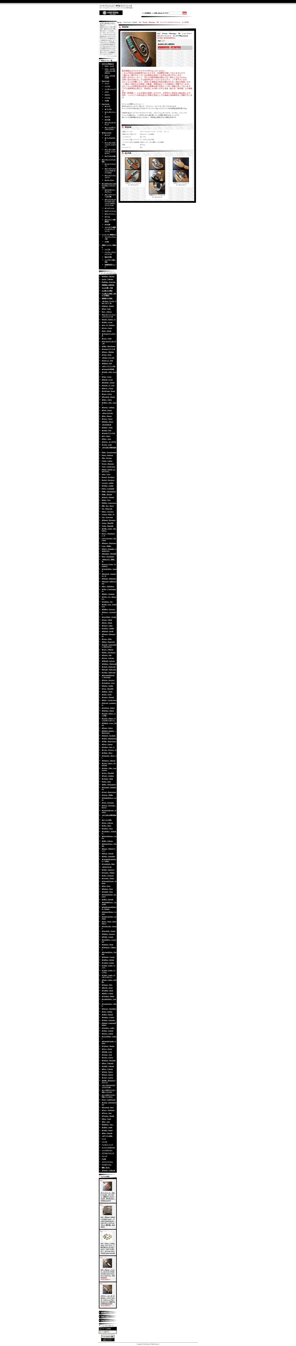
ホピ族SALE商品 (107, 291)
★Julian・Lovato (107, 322)
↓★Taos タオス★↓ (107, 413)
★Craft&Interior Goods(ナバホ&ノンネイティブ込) (109, 185)
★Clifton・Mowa (107, 753)
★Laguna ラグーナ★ (108, 349)
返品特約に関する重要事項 (166, 44)
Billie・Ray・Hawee (108, 506)
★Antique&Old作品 (108, 369)
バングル (107, 86)
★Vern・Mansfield (107, 689)
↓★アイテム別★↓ (107, 1136)
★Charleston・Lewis (108, 683)
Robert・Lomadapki (108, 489)
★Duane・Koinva (107, 728)
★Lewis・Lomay (107, 328)
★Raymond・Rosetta (108, 397)
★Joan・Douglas (107, 1012)
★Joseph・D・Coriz (108, 385)
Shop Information (106, 1320)
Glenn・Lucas (106, 474)
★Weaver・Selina (107, 626)
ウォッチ (104, 1156)
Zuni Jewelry (105, 104)
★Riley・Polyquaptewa (109, 784)
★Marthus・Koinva (108, 711)
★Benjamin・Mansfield (109, 554)
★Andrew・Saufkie (108, 628)
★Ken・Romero (107, 416)
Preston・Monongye (108, 464)
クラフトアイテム (107, 1162)
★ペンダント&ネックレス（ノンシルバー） (110, 151)
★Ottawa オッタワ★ (109, 442)
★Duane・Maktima (108, 352)
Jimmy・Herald (106, 331)
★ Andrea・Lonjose (108, 963)
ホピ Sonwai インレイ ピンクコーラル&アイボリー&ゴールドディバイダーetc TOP (108, 1273)
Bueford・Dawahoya (108, 480)
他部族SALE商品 (107, 298)
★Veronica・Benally (108, 1116)
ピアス (107, 92)
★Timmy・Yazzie (107, 427)
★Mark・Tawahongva (109, 652)
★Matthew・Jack (108, 1124)
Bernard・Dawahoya (108, 477)
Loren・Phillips (106, 546)
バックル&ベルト (107, 1150)
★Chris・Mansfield (108, 773)
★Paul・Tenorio (107, 410)
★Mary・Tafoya (107, 400)
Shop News (105, 1316)
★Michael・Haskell (108, 306)
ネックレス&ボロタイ (108, 1147)
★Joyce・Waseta (107, 1049)
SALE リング (109, 66)
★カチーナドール (110, 211)
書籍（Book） (106, 1167)
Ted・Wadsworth (107, 509)
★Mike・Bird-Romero (108, 346)
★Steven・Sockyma (108, 658)
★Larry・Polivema (107, 649)
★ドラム (107, 217)
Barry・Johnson (107, 312)
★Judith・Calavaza (108, 1066)
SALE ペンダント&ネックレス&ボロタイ (110, 71)
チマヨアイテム (106, 1165)
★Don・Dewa (106, 886)
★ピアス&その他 (110, 156)
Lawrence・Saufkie (107, 483)
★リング (107, 106)
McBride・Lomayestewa (109, 503)
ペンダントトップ (110, 89)
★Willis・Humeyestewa (109, 741)
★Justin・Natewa (107, 1072)
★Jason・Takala (107, 620)
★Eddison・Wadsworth (109, 664)
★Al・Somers (106, 436)
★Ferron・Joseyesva (108, 680)
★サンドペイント (110, 214)
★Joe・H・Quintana (108, 325)
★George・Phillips (107, 795)
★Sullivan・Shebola (108, 960)
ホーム (119, 22)
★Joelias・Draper (107, 1130)
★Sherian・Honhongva (109, 579)
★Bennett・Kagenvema (109, 543)
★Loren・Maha (107, 639)
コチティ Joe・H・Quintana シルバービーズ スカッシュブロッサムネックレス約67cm (108, 1300)
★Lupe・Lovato (107, 394)
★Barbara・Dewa (107, 889)
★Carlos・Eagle (107, 445)
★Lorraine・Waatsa (108, 878)
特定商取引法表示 (106, 1312)
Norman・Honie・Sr (108, 514)
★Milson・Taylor (107, 692)
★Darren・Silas (107, 655)
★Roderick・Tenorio (108, 382)
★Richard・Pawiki (107, 631)
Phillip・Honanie (107, 494)
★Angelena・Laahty (108, 1028)
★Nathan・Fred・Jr (108, 747)
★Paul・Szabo (106, 309)
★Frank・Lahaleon (108, 776)
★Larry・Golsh (106, 338)
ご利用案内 (147, 13)
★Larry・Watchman (108, 1110)
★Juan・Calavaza (107, 823)
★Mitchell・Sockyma (108, 661)
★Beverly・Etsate (107, 988)
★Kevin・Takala (107, 623)
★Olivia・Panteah (107, 1014)
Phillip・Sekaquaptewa (109, 491)
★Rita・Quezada (107, 1133)
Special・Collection (107, 279)
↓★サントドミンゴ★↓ (109, 366)
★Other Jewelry (106, 133)
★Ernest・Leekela (107, 1034)
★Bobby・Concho (107, 993)
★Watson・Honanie (108, 497)
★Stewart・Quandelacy (109, 1009)
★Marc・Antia (106, 439)
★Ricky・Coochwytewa (109, 700)
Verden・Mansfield (107, 526)
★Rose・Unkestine (107, 1063)
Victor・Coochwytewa (108, 467)
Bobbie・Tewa (106, 500)
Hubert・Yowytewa (108, 512)
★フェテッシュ (109, 208)
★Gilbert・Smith (107, 1127)
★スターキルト (109, 180)
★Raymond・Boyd (108, 1107)
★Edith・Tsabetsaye (108, 870)
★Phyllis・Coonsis (107, 937)
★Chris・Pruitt (106, 355)
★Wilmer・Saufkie (107, 486)
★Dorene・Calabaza (108, 407)
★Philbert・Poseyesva (108, 609)
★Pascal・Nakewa (107, 1075)
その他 (107, 100)
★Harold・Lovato (107, 380)
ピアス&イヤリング (108, 1153)
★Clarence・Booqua (108, 1046)
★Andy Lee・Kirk (107, 361)
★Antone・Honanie (108, 697)
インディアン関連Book (109, 234)
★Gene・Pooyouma (108, 803)
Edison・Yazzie (106, 1119)
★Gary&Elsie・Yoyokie (109, 617)
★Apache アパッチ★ (108, 433)
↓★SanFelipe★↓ (107, 425)
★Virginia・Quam (107, 990)
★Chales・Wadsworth (109, 672)
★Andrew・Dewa (107, 828)
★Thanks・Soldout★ (108, 1170)
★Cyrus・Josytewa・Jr (109, 750)
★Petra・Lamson (107, 744)
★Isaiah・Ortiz (106, 430)
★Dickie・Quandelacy (108, 856)
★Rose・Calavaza (107, 1069)
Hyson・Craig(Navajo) (109, 1100)
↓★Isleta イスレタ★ (108, 358)
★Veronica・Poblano (108, 873)
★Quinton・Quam (107, 944)
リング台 (107, 249)
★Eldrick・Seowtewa (108, 934)
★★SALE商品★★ (108, 64)
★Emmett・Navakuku (109, 736)
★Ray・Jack (106, 1122)
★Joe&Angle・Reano (108, 391)
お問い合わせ (158, 13)
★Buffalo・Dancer (107, 422)
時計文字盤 (108, 257)
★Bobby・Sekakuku (108, 594)
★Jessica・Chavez (107, 1057)
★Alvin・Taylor (107, 694)
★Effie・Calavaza (107, 841)
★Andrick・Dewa (107, 892)
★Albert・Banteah (107, 899)
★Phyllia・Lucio (107, 1052)
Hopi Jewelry (105, 81)
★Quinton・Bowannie (108, 1060)
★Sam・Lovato (106, 377)
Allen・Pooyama (107, 458)
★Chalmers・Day (107, 602)
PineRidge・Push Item (108, 282)
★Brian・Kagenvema (108, 642)
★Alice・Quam (106, 826)
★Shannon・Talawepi (108, 761)
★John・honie (106, 782)
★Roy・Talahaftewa (108, 586)
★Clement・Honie (107, 779)
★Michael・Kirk (107, 363)
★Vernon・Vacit (107, 1055)
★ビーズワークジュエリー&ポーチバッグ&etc (110, 170)
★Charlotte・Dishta (108, 996)
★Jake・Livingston (108, 875)
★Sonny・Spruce (107, 419)
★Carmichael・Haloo (108, 864)
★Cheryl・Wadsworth (109, 667)
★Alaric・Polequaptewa (109, 738)
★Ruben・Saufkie (107, 686)
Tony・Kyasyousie (107, 517)
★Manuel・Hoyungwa (109, 520)
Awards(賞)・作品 (107, 288)
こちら (112, 52)
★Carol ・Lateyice (107, 1078)
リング (107, 83)
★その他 (107, 120)
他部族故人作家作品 (108, 285)
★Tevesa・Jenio (107, 1113)
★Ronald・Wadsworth (109, 669)
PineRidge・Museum (108, 276)
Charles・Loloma (107, 461)
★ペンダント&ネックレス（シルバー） (110, 144)
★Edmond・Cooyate (108, 957)
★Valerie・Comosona (108, 1020)
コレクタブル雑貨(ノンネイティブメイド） (110, 229)
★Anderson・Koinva (108, 708)
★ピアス (107, 117)
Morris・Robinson (107, 455)
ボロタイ (107, 95)
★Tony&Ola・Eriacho (108, 931)
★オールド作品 (106, 820)
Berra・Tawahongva (108, 556)
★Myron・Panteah (107, 853)
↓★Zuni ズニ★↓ (107, 867)
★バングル (108, 109)
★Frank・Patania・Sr (109, 319)
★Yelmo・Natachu (107, 1031)
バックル (107, 98)
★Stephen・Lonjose (108, 1017)
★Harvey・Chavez (107, 388)
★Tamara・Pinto (107, 985)
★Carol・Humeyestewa (109, 792)
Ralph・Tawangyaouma (109, 452)
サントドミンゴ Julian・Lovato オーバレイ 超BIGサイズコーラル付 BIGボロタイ (108, 1196)
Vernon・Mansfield (107, 523)
